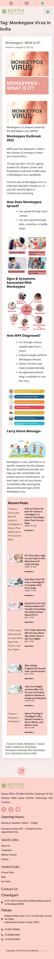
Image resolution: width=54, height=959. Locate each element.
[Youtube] (17, 809)
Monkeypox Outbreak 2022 (18, 750)
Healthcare (18, 746)
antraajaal (43, 950)
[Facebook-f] (3, 809)
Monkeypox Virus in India (24, 753)
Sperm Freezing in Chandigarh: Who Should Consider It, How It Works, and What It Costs (34, 719)
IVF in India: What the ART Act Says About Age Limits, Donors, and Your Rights (35, 634)
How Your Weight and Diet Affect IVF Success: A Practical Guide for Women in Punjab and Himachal (35, 692)
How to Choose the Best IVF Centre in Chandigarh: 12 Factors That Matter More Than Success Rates (34, 516)
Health (20, 743)
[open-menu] (47, 11)
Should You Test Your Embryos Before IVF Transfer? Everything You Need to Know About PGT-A (35, 609)
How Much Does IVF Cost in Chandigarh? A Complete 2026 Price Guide (35, 584)
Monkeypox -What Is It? (22, 42)
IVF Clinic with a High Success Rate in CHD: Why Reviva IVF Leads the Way (35, 560)
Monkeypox (30, 743)
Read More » (29, 530)
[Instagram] (10, 809)
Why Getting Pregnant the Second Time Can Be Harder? (35, 668)
